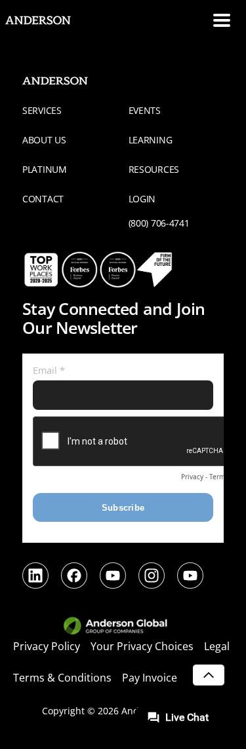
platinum (44, 169)
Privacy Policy (46, 646)
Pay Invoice (149, 677)
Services (42, 110)
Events (145, 110)
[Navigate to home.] (49, 20)
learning (151, 140)
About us (44, 140)
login (142, 198)
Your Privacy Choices (142, 646)
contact (43, 198)
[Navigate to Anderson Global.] (123, 626)
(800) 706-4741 (159, 223)
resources (154, 169)
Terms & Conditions (62, 677)
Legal (217, 646)
